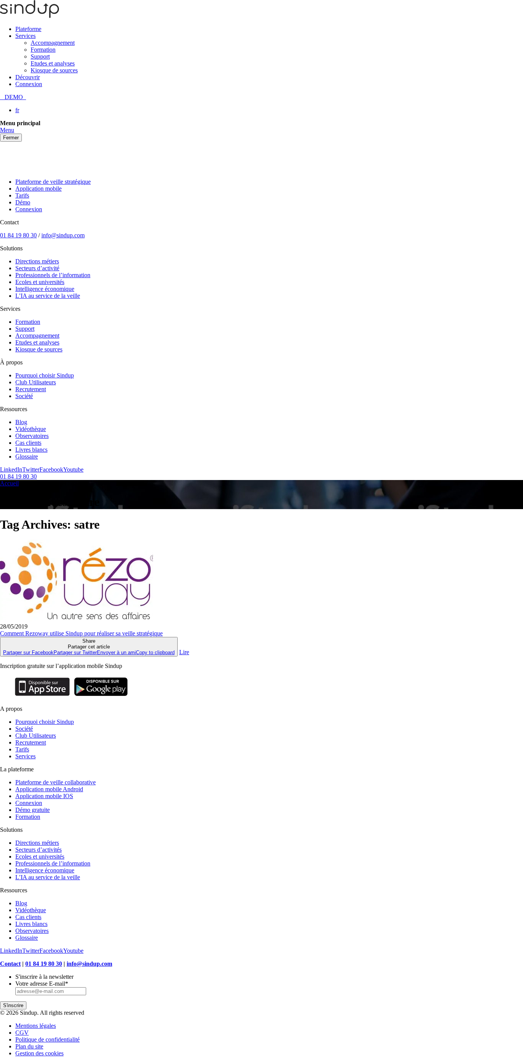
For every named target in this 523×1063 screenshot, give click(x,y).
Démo (22, 202)
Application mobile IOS (44, 796)
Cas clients (28, 442)
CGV (22, 1032)
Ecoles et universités (39, 282)
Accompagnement (53, 42)
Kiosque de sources (54, 70)
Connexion (28, 84)
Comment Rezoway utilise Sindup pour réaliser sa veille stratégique (81, 633)
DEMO (13, 97)
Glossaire (26, 456)
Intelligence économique (44, 289)
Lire (184, 652)
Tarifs (22, 195)
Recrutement (30, 389)
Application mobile (38, 188)
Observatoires (32, 436)
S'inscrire (13, 1005)
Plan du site (29, 1046)
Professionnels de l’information (52, 275)
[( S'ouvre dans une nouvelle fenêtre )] (42, 695)
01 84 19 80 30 (18, 235)
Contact (10, 963)
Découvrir (27, 77)
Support (40, 56)
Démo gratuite (32, 810)
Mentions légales (35, 1025)
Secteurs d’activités (38, 849)
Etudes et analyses (53, 63)
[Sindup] (29, 16)
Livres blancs (31, 449)
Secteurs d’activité (37, 268)
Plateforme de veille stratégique (53, 181)
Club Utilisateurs (35, 382)
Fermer (11, 137)
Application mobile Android (49, 789)
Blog (21, 422)
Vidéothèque (30, 429)
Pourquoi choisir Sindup (44, 375)
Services (25, 36)
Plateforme (28, 29)
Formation (43, 49)
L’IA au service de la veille (47, 295)
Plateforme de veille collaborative (55, 782)
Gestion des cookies (39, 1053)
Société (24, 396)
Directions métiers (37, 261)
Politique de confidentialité (47, 1039)
